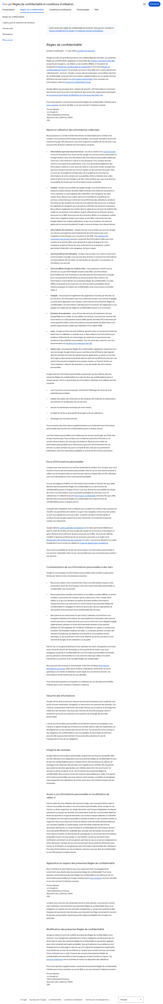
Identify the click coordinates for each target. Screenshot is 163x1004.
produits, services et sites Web (103, 61)
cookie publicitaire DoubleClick (71, 528)
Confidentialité (55, 1000)
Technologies (83, 10)
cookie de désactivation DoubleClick (94, 543)
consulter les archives (85, 51)
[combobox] (131, 1000)
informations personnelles (82, 79)
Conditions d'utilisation (73, 1000)
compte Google (109, 152)
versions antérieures (54, 959)
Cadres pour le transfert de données (19, 23)
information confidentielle (85, 496)
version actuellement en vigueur (62, 31)
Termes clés (8, 28)
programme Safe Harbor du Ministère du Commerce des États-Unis (76, 95)
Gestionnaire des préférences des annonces (64, 540)
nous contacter (52, 105)
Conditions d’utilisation (60, 10)
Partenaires (8, 34)
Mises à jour (8, 40)
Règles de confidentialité (32, 10)
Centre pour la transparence (97, 1000)
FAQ (96, 10)
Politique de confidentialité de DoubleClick (73, 67)
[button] (144, 4)
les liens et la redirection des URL (79, 343)
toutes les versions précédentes (90, 31)
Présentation (9, 10)
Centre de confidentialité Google (78, 82)
